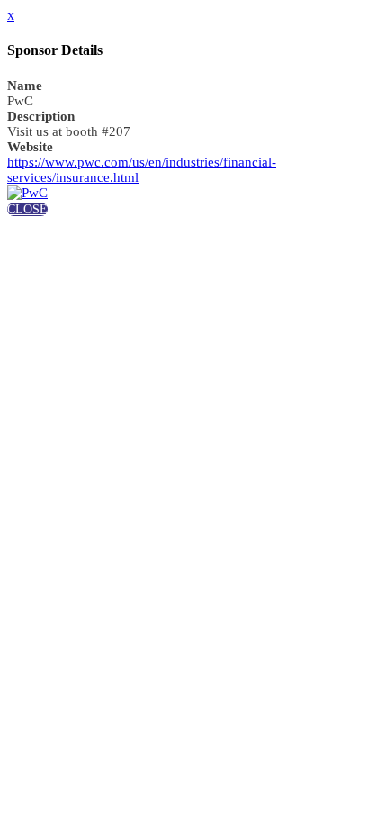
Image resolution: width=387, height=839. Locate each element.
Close (27, 209)
